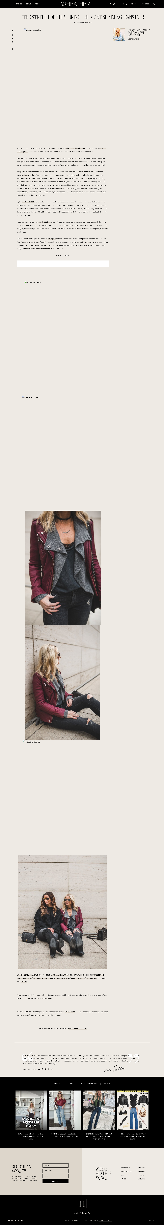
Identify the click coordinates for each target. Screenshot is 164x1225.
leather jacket (28, 202)
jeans (26, 175)
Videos (38, 4)
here (58, 1015)
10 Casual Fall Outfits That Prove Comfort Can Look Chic (31, 1136)
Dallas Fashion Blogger (75, 148)
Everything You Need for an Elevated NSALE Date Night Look (133, 1136)
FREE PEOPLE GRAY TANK (43, 978)
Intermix (124, 1179)
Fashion (19, 4)
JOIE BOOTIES (91, 978)
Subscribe (145, 4)
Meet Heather (133, 39)
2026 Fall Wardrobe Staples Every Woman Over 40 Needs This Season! (99, 1136)
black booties (44, 222)
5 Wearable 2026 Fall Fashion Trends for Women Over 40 (65, 1135)
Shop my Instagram (82, 1212)
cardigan (52, 239)
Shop (133, 4)
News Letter (70, 1012)
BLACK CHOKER (77, 978)
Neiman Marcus (126, 1171)
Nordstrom (125, 1167)
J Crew (141, 1175)
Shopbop (141, 1167)
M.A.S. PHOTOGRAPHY (78, 1028)
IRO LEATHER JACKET (60, 975)
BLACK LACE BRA (62, 978)
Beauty (29, 4)
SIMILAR (24, 981)
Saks (122, 1175)
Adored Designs (105, 1221)
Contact (152, 1221)
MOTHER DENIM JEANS (26, 975)
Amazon (141, 1179)
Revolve (141, 1171)
